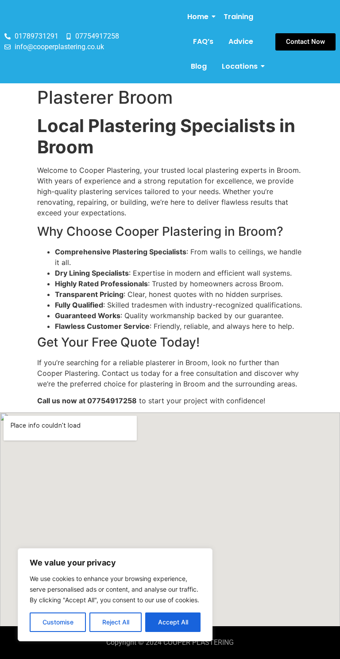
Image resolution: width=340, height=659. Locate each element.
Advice (240, 41)
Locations (240, 66)
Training (238, 17)
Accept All (173, 622)
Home (198, 17)
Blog (199, 66)
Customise (57, 622)
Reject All (115, 622)
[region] (115, 594)
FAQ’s (203, 41)
